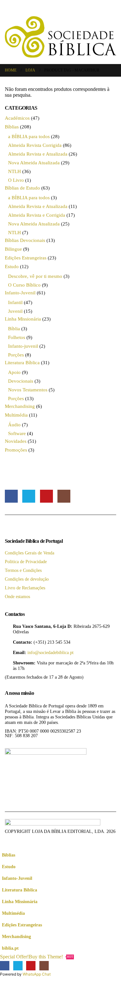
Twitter (28, 496)
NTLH (14, 171)
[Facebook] (4, 965)
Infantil (15, 302)
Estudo (12, 266)
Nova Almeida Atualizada (34, 162)
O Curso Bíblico (24, 285)
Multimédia (16, 415)
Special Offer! (14, 956)
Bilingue (13, 249)
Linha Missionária (23, 319)
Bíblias (12, 126)
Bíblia (14, 328)
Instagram (63, 496)
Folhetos (16, 337)
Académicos (17, 118)
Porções (16, 354)
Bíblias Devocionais (25, 240)
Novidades (15, 441)
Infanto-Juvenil (20, 292)
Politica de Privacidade (26, 561)
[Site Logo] (60, 37)
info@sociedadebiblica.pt (50, 652)
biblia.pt (10, 948)
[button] (9, 11)
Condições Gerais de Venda (29, 552)
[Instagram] (44, 965)
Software (17, 433)
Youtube (46, 496)
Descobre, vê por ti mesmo (35, 276)
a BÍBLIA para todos (29, 136)
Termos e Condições (23, 570)
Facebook (11, 496)
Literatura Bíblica (22, 362)
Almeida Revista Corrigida (35, 145)
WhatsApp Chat (37, 974)
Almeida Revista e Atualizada (37, 154)
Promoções (16, 450)
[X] (18, 965)
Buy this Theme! (51, 956)
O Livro (16, 180)
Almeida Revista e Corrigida (36, 215)
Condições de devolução (27, 579)
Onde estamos (17, 596)
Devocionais (20, 381)
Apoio (14, 372)
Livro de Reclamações (25, 587)
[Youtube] (30, 965)
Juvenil (15, 311)
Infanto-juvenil (23, 346)
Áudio (14, 424)
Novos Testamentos (27, 389)
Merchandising (20, 406)
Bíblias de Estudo (22, 188)
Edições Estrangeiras (25, 257)
